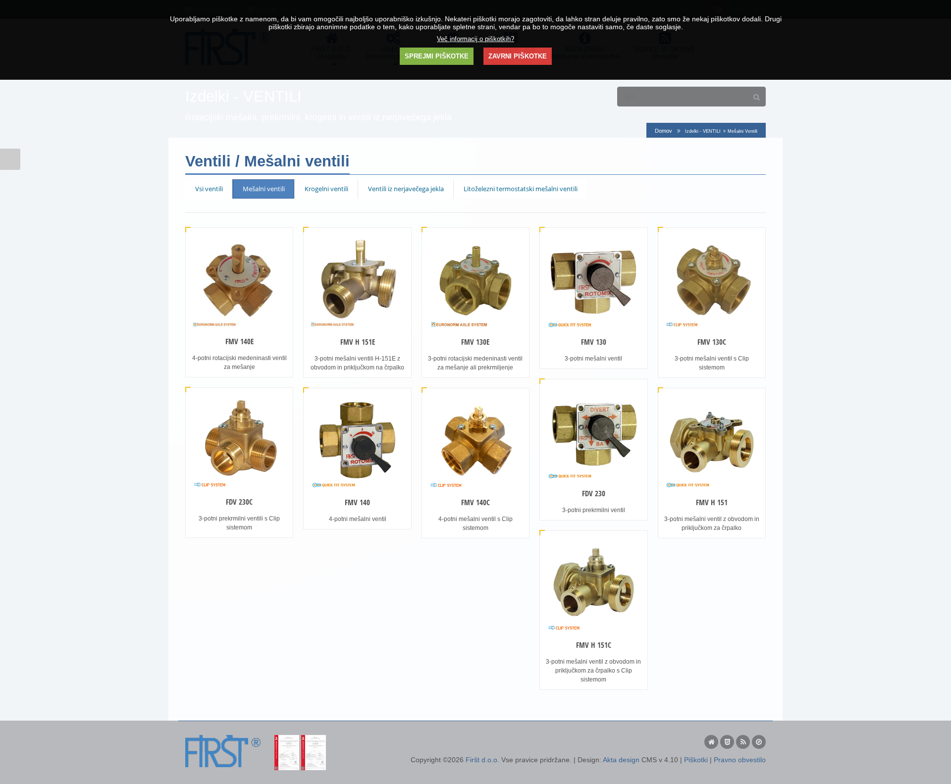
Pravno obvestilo (740, 760)
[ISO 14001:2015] (313, 739)
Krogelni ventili (326, 188)
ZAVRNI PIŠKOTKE (517, 56)
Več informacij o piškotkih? (475, 39)
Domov (663, 131)
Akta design (621, 760)
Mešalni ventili (264, 188)
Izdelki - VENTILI (703, 131)
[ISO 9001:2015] (286, 739)
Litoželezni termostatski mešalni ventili (521, 188)
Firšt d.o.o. (482, 760)
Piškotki (696, 760)
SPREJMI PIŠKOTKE (437, 56)
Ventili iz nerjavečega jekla (406, 188)
